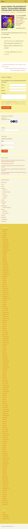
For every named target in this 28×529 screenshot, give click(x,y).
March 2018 (5, 427)
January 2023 (5, 310)
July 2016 (4, 468)
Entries (5, 514)
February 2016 (5, 478)
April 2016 (4, 474)
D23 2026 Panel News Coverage (7, 163)
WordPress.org (6, 518)
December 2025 (6, 243)
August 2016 (5, 465)
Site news (3, 215)
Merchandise (3, 202)
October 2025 (5, 247)
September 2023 (6, 298)
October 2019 (5, 389)
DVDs (4, 203)
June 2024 (5, 280)
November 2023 (6, 294)
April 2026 (4, 237)
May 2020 (4, 375)
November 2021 (6, 338)
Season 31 (18, 18)
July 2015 (4, 492)
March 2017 (5, 451)
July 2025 (4, 254)
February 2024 (5, 288)
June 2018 (5, 421)
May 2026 (4, 235)
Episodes (13, 12)
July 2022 (4, 322)
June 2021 (5, 348)
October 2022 (5, 316)
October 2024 (5, 272)
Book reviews (4, 182)
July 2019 (4, 395)
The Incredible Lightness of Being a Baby (20, 22)
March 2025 (5, 262)
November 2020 (6, 363)
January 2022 (5, 334)
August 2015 (5, 490)
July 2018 (4, 419)
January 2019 (5, 407)
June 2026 (5, 233)
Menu (2, 1)
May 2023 (4, 302)
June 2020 (5, 373)
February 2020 (5, 381)
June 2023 (5, 300)
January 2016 (5, 480)
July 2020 (4, 371)
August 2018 (5, 417)
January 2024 (5, 290)
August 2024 (5, 276)
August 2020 (5, 369)
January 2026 (5, 241)
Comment (3, 93)
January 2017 (5, 455)
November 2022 (6, 314)
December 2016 (6, 457)
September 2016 (6, 463)
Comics (2, 184)
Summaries (5, 211)
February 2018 (5, 429)
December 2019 (6, 385)
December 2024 (6, 268)
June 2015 (5, 494)
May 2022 (4, 326)
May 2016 (4, 472)
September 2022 (6, 318)
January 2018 (5, 431)
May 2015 (4, 496)
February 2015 (5, 502)
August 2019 (5, 393)
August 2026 (5, 229)
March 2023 (5, 306)
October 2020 (5, 365)
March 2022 (5, 330)
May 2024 (4, 282)
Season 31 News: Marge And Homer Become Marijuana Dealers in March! (15, 69)
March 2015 (5, 500)
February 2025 (5, 264)
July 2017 (4, 443)
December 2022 (6, 312)
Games (2, 200)
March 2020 (5, 379)
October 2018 (5, 413)
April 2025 (4, 260)
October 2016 (5, 461)
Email (3, 87)
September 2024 (6, 274)
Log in (4, 512)
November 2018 (6, 411)
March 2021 (5, 354)
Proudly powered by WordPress (7, 526)
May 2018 (4, 423)
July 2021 (4, 346)
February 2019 (5, 405)
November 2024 (6, 270)
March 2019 (5, 403)
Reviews (4, 194)
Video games (3, 221)
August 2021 (5, 344)
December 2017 (6, 433)
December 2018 (6, 409)
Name (3, 85)
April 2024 (4, 284)
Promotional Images (6, 192)
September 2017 (6, 439)
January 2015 (5, 504)
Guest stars (5, 189)
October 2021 (5, 340)
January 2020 (5, 383)
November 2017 (6, 435)
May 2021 (4, 350)
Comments (6, 516)
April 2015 (4, 498)
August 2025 (5, 251)
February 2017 (5, 453)
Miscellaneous (4, 205)
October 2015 (5, 486)
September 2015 (6, 488)
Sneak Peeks (5, 196)
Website (3, 90)
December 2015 (6, 482)
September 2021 (6, 342)
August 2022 (5, 320)
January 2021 (5, 358)
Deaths (2, 186)
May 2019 (4, 399)
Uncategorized (4, 219)
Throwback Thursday (7, 207)
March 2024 (5, 286)
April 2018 (4, 425)
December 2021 (6, 336)
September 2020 (6, 367)
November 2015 (6, 484)
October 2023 (5, 296)
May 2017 (4, 447)
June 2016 (5, 470)
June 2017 (5, 445)
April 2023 (4, 304)
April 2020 (4, 377)
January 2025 (5, 266)
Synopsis (4, 198)
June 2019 (5, 397)
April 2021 (4, 352)
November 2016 (6, 459)
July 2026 (4, 231)
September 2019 (6, 391)
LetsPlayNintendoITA (22, 12)
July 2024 (4, 278)
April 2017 (4, 449)
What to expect (6, 213)
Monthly (2, 209)
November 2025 (6, 245)
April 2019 (4, 401)
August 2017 (5, 441)
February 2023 (5, 308)
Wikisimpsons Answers (5, 119)
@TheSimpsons (9, 41)
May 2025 (4, 258)
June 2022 (5, 324)
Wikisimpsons (4, 118)
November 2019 (6, 387)
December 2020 (6, 361)
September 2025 (6, 249)
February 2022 (5, 332)
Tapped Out (3, 217)
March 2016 (5, 476)
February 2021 (5, 356)
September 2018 (6, 415)
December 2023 (6, 292)
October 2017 (5, 437)
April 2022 (4, 328)
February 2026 (5, 239)
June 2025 (5, 256)
